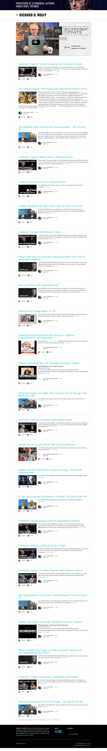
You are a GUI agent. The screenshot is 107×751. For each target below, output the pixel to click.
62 (43, 719)
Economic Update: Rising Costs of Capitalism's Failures (49, 520)
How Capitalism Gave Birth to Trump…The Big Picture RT (50, 701)
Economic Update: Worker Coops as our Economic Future (50, 64)
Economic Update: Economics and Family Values (45, 420)
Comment (23, 79)
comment (22, 560)
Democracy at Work (27, 735)
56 (28, 719)
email (24, 743)
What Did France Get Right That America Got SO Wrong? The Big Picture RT (52, 394)
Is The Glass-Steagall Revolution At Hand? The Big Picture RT (52, 496)
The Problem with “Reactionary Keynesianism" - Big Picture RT (51, 128)
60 (38, 719)
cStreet (89, 745)
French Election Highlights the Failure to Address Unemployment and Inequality (46, 336)
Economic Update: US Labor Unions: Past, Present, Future (50, 570)
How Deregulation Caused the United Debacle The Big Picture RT (52, 596)
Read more (41, 107)
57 (30, 719)
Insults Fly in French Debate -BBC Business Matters (46, 444)
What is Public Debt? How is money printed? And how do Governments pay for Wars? (50, 651)
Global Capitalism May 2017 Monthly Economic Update (49, 363)
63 (46, 719)
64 (48, 719)
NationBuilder (87, 743)
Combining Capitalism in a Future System (41, 182)
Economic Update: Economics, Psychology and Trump (48, 677)
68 (56, 719)
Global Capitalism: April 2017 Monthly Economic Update (50, 622)
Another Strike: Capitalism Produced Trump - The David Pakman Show (49, 471)
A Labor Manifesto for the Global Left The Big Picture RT (50, 206)
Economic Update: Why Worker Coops (39, 232)
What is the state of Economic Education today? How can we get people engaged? (51, 258)
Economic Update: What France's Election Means (45, 157)
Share (30, 79)
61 (40, 719)
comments (22, 117)
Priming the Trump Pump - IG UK (37, 311)
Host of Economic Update (53, 38)
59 (35, 719)
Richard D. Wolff (32, 14)
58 (33, 719)
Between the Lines (52, 341)
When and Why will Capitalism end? (38, 285)
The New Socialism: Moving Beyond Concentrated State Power (52, 89)
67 (53, 719)
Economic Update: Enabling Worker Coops (42, 545)
